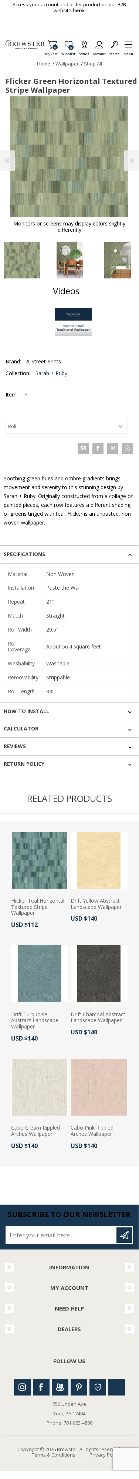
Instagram (22, 1387)
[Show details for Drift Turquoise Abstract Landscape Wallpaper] (39, 973)
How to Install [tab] (26, 711)
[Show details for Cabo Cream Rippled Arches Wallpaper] (39, 1087)
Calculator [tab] (21, 728)
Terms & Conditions (53, 1454)
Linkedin (116, 1387)
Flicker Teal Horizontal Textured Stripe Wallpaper (37, 907)
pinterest (112, 448)
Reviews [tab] (15, 746)
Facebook (41, 1387)
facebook (98, 448)
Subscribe (124, 1235)
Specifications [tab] (24, 554)
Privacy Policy (104, 1454)
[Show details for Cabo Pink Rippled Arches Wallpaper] (99, 1087)
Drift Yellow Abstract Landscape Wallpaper (96, 904)
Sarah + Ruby (51, 373)
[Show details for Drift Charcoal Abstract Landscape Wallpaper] (99, 973)
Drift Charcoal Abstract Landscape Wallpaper (98, 1018)
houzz (127, 448)
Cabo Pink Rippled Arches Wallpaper (92, 1131)
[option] (70, 260)
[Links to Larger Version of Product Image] (69, 156)
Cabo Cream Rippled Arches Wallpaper (35, 1131)
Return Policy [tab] (24, 763)
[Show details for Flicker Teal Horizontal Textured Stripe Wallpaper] (39, 860)
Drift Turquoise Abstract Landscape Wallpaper (34, 1021)
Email (83, 448)
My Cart (51, 51)
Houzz (97, 1387)
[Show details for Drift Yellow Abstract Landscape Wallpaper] (99, 860)
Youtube (60, 1387)
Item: (12, 394)
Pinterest (79, 1387)
